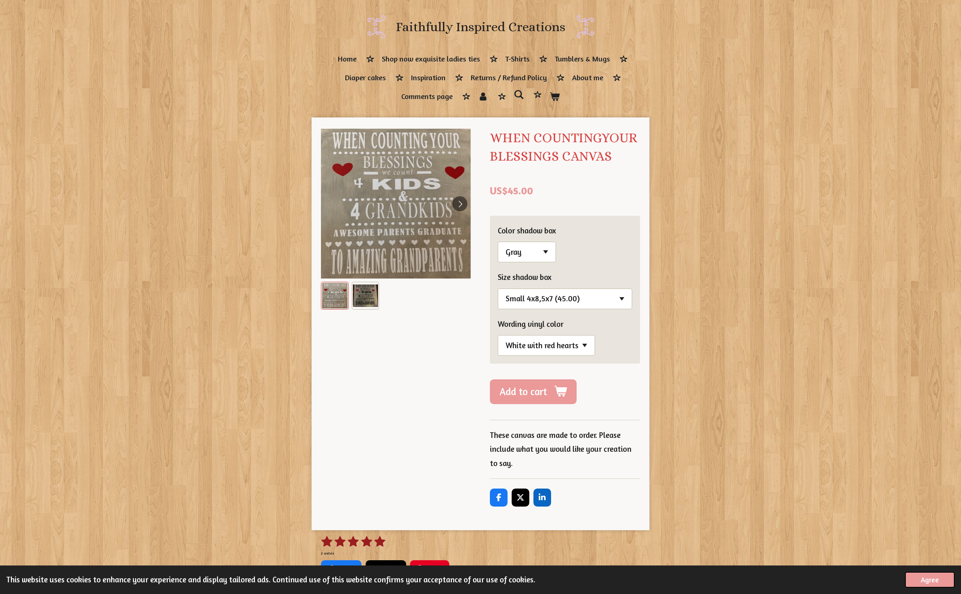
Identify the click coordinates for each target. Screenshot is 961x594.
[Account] (483, 96)
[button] (335, 296)
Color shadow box (527, 230)
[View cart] (554, 96)
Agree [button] (930, 580)
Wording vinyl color (530, 324)
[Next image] (459, 203)
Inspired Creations (480, 26)
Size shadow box (524, 277)
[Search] (519, 94)
